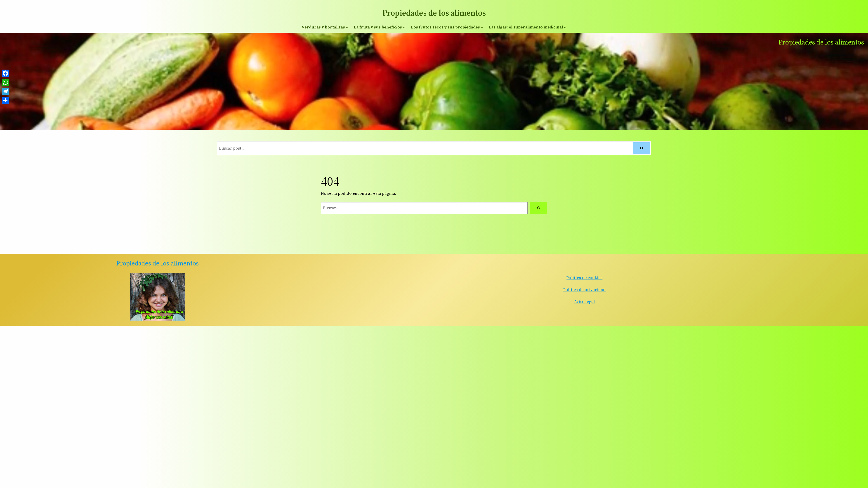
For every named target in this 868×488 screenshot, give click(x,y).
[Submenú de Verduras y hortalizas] (347, 27)
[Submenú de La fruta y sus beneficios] (404, 27)
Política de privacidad (584, 289)
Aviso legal (584, 301)
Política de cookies (584, 277)
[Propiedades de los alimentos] (157, 297)
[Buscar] (641, 148)
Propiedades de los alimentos (434, 12)
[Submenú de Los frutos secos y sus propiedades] (482, 27)
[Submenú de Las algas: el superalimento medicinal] (565, 27)
